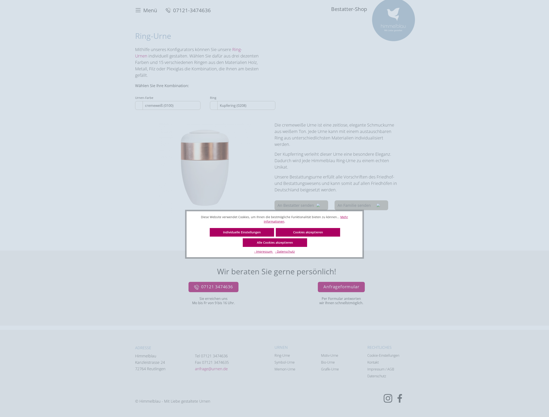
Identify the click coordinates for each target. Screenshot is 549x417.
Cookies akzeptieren (308, 232)
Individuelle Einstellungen (242, 232)
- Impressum (263, 251)
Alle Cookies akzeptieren (275, 242)
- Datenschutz (285, 251)
